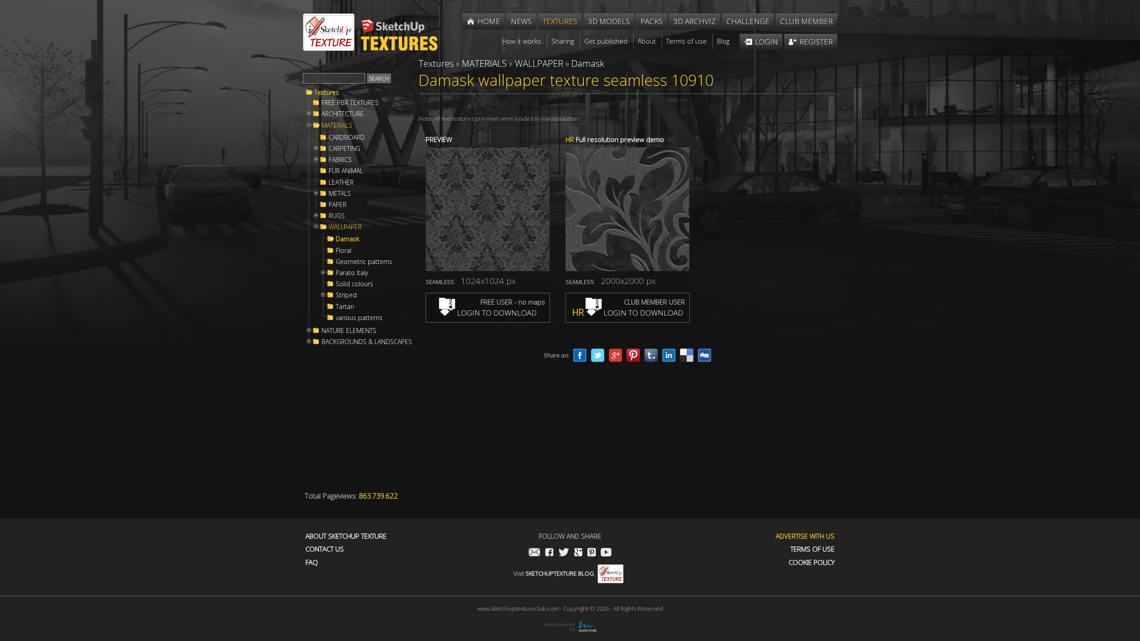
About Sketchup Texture (346, 536)
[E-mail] (534, 553)
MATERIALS (337, 126)
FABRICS (340, 160)
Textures (326, 93)
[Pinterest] (633, 355)
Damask (347, 239)
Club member (806, 21)
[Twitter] (597, 355)
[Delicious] (686, 355)
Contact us (324, 549)
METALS (340, 194)
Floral (343, 251)
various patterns (359, 318)
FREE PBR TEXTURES (350, 103)
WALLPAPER (345, 227)
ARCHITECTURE (343, 114)
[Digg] (704, 355)
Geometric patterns (364, 262)
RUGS (337, 216)
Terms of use (812, 549)
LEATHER (341, 183)
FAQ (311, 562)
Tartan (345, 307)
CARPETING (344, 149)
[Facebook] (579, 355)
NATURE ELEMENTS (349, 331)
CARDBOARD (347, 138)
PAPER (337, 205)
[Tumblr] (651, 355)
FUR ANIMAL (346, 171)
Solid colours (354, 284)
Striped (346, 295)
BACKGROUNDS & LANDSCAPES (367, 342)
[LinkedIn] (669, 355)
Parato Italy (352, 273)
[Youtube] (606, 553)
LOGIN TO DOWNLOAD (496, 313)
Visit (553, 573)
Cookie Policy (812, 562)
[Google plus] (615, 355)
